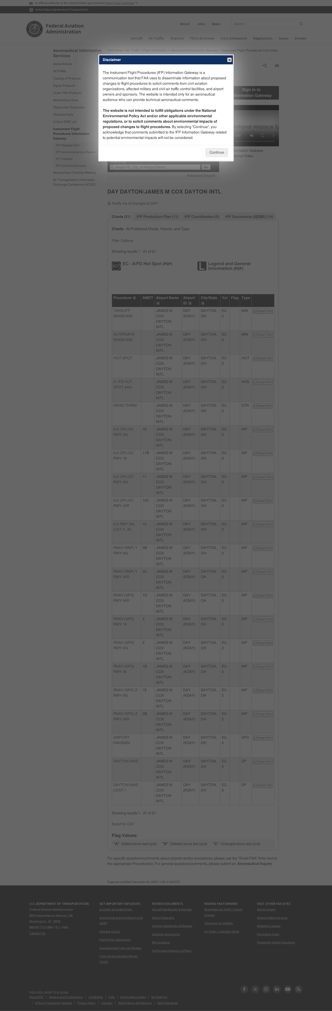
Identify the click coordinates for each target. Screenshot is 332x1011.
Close (229, 60)
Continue (217, 152)
